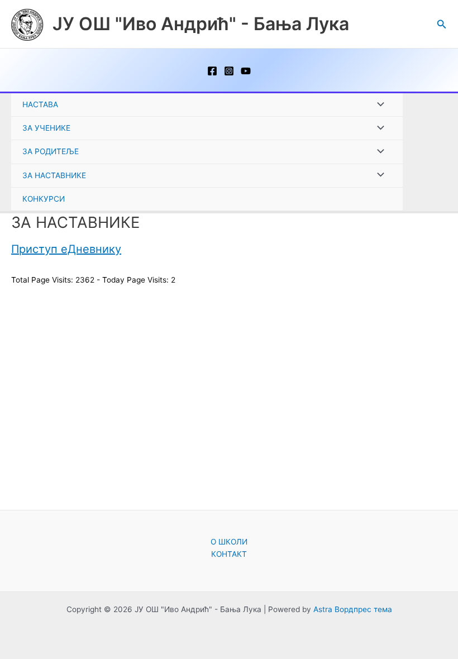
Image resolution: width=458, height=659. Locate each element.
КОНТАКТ (229, 554)
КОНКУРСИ (43, 198)
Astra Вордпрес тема (352, 609)
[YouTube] (246, 71)
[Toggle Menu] (378, 104)
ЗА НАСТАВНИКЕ (54, 175)
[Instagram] (229, 71)
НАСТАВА (40, 104)
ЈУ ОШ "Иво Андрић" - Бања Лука (201, 24)
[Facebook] (212, 71)
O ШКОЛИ (229, 541)
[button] (442, 24)
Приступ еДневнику (66, 249)
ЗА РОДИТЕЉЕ (50, 151)
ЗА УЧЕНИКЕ (46, 127)
